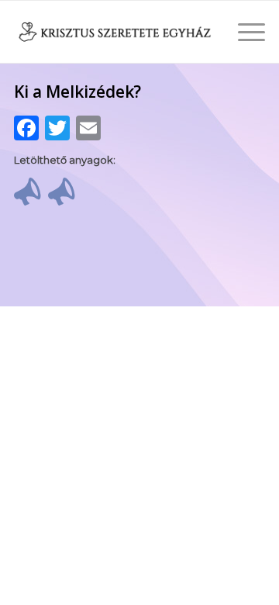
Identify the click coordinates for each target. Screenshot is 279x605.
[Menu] (243, 32)
